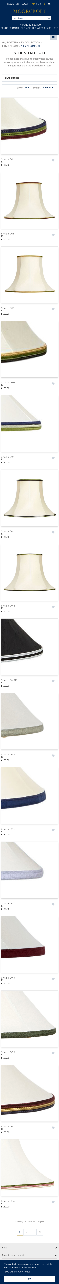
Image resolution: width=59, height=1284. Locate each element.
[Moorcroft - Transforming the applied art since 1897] (29, 11)
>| (40, 1236)
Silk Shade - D (30, 46)
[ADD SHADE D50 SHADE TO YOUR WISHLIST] (53, 1057)
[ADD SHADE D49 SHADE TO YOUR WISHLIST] (53, 982)
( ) (36, 4)
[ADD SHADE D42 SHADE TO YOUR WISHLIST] (53, 609)
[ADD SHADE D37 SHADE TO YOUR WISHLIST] (53, 459)
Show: (20, 88)
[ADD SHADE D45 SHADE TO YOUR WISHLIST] (53, 758)
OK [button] (29, 1279)
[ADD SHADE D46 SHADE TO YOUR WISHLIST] (53, 833)
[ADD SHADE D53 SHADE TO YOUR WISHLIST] (53, 1206)
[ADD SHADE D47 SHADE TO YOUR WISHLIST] (53, 907)
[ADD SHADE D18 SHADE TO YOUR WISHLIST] (53, 310)
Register (13, 4)
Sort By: (37, 88)
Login (25, 4)
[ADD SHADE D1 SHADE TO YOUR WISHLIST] (53, 160)
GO (49, 18)
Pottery (12, 42)
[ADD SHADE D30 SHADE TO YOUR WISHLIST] (53, 385)
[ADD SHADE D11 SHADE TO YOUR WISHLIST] (53, 235)
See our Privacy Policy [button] (17, 1271)
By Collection (30, 42)
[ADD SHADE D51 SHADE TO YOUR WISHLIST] (53, 1131)
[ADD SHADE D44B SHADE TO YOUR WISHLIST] (53, 683)
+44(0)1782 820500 (29, 25)
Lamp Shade (10, 46)
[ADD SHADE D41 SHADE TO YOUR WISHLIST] (53, 534)
